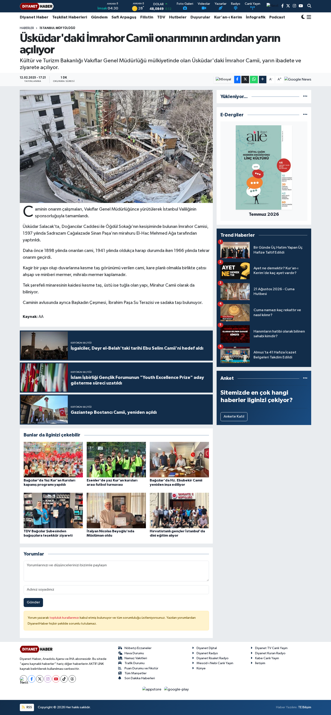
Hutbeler (178, 17)
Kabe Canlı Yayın (267, 658)
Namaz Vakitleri (136, 658)
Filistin (146, 17)
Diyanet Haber (34, 17)
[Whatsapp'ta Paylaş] (254, 79)
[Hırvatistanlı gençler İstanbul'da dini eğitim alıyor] (179, 510)
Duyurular (200, 17)
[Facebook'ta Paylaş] (237, 79)
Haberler (27, 28)
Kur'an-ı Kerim (228, 17)
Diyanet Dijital (207, 648)
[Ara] (309, 6)
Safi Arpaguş (123, 17)
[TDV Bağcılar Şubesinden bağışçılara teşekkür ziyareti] (53, 510)
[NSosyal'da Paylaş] (223, 79)
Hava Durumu (134, 653)
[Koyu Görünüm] (303, 17)
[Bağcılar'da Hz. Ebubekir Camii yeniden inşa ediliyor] (179, 459)
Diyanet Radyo (207, 653)
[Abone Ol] (297, 79)
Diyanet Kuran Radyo (270, 653)
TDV (161, 17)
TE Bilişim (304, 707)
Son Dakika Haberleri (140, 678)
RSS (29, 707)
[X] (39, 679)
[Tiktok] (64, 679)
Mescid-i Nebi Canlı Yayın (215, 663)
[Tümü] (305, 97)
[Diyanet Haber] (37, 6)
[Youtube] (56, 679)
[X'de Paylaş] (245, 79)
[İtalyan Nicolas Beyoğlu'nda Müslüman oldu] (116, 510)
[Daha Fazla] (262, 79)
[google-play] (176, 689)
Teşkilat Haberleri (69, 17)
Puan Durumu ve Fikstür (141, 668)
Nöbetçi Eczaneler (138, 648)
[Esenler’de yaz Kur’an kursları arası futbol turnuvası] (116, 459)
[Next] (23, 679)
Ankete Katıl (234, 416)
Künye (201, 668)
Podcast (277, 17)
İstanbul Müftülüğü (57, 28)
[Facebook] (31, 679)
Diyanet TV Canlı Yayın (271, 648)
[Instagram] (48, 679)
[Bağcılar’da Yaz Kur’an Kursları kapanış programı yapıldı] (53, 459)
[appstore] (152, 689)
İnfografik (255, 17)
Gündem (99, 17)
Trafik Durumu (135, 663)
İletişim (260, 663)
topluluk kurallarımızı (65, 617)
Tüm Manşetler (136, 673)
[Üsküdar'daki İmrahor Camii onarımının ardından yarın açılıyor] (116, 146)
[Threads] (72, 679)
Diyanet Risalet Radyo (213, 658)
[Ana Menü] (308, 17)
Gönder (33, 602)
